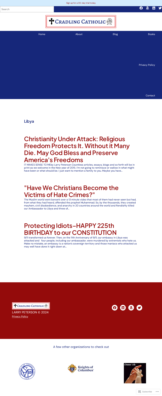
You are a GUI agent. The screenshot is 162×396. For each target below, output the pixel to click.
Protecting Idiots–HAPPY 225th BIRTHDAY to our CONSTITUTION (70, 229)
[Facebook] (141, 8)
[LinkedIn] (154, 8)
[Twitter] (160, 8)
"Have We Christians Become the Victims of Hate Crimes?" (71, 191)
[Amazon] (147, 8)
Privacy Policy (20, 316)
